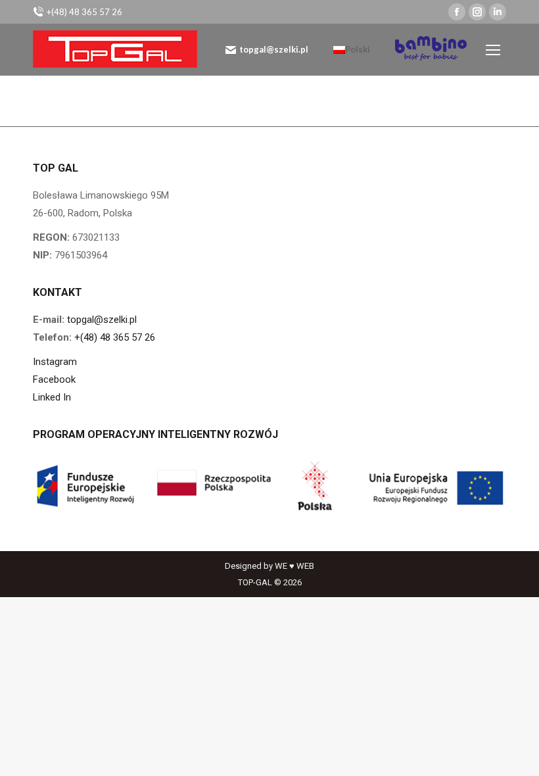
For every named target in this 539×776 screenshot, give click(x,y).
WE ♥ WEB (294, 566)
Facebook (54, 379)
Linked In (52, 397)
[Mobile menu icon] (493, 50)
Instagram (55, 362)
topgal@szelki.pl (273, 49)
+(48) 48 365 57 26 (114, 337)
